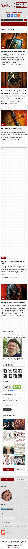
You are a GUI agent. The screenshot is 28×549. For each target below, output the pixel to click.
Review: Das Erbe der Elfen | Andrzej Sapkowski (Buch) (13, 302)
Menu (3, 24)
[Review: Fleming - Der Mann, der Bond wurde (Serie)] (8, 425)
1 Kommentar (19, 315)
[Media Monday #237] (19, 448)
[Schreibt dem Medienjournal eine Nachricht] (19, 378)
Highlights (20, 479)
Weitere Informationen (14, 547)
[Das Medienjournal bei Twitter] (14, 372)
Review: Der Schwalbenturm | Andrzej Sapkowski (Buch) (13, 91)
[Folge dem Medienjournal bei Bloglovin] (9, 391)
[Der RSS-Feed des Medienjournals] (15, 378)
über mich (20, 358)
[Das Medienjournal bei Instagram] (10, 372)
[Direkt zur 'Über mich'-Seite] (12, 356)
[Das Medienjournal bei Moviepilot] (19, 372)
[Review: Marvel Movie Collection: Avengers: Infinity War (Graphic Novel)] (19, 425)
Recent (19, 469)
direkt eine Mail (15, 359)
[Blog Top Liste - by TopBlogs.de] (10, 509)
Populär (7, 479)
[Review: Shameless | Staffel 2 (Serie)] (19, 460)
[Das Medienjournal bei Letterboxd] (5, 378)
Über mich (20, 12)
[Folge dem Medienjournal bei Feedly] (17, 388)
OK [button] (21, 545)
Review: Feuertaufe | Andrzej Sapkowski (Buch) (11, 128)
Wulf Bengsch (4, 64)
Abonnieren (7, 409)
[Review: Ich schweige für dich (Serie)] (8, 448)
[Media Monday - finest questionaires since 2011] (6, 500)
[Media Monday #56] (8, 460)
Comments (8, 469)
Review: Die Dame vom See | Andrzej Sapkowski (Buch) (13, 51)
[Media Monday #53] (19, 436)
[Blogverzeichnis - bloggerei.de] (4, 509)
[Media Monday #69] (8, 436)
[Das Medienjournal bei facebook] (5, 372)
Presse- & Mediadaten (11, 12)
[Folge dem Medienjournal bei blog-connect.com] (8, 388)
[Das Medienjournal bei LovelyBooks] (10, 378)
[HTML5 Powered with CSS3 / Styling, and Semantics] (7, 534)
